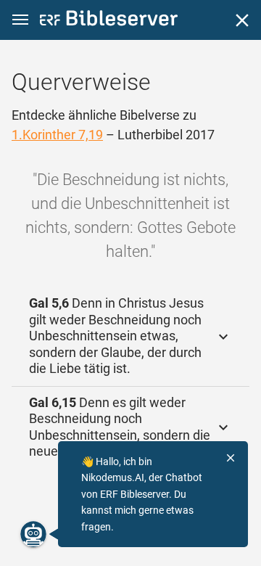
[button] (20, 20)
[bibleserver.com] (109, 20)
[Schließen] (242, 20)
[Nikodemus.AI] (33, 534)
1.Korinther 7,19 (57, 134)
